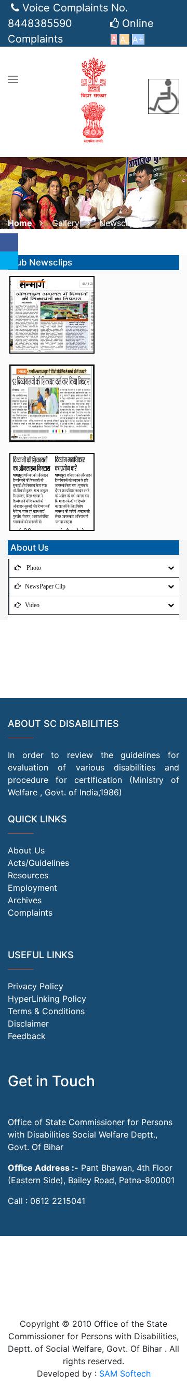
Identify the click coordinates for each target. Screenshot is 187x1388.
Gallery (65, 223)
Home (20, 223)
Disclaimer (28, 1023)
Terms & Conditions (46, 1011)
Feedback (27, 1036)
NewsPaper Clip (45, 586)
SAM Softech (125, 1373)
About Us (26, 850)
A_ (124, 39)
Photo (33, 567)
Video (32, 605)
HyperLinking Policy (47, 998)
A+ (138, 39)
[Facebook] (9, 242)
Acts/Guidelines (38, 863)
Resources (28, 875)
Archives (25, 900)
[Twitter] (9, 260)
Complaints (30, 912)
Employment (32, 887)
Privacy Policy (35, 986)
